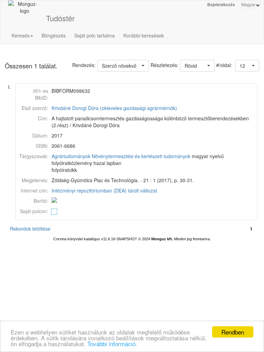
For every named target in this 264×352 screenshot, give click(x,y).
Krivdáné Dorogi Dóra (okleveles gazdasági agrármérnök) (114, 107)
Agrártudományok (71, 156)
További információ (111, 343)
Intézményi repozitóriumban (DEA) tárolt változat (104, 190)
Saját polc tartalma (94, 35)
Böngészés (54, 35)
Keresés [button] (21, 35)
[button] (247, 66)
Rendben (232, 332)
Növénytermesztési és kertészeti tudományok (141, 156)
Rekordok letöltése (30, 228)
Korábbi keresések (143, 35)
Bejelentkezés (221, 4)
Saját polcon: (34, 211)
